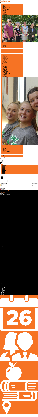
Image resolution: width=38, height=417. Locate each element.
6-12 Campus (3, 167)
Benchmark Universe (4, 165)
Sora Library (2, 294)
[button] (2, 48)
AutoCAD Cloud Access (5, 68)
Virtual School (4, 46)
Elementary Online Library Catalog (7, 73)
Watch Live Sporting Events (5, 51)
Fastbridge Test (3, 169)
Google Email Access (5, 56)
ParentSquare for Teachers (5, 58)
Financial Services (4, 11)
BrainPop (2, 286)
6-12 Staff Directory (5, 55)
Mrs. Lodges (2, 292)
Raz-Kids (2, 293)
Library (3, 155)
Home (1, 159)
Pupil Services (4, 13)
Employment (3, 168)
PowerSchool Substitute (5, 59)
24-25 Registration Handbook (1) (34, 183)
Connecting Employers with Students (6, 7)
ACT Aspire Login (5, 70)
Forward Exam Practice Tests (3, 290)
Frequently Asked (4, 170)
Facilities (2, 289)
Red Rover (4, 60)
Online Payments (3, 172)
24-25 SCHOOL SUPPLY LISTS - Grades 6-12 (35, 185)
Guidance (2, 291)
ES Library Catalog (3, 287)
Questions (2, 177)
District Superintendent (5, 10)
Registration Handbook (5, 74)
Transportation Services (5, 14)
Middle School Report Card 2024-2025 (4, 189)
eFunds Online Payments (5, 149)
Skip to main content (2, 0)
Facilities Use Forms (2, 184)
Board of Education (4, 6)
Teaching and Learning (5, 5)
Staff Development (4, 61)
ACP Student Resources (5, 67)
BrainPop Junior (3, 166)
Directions (4, 8)
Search (2, 178)
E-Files (2, 161)
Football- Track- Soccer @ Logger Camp (7, 9)
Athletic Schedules (4, 50)
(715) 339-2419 (5, 194)
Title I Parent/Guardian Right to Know (6, 151)
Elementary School (4, 45)
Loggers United (3, 171)
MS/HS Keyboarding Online (5, 71)
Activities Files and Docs (5, 49)
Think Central (4, 75)
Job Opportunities (4, 12)
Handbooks (2, 185)
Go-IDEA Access (4, 57)
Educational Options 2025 (3, 188)
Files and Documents (5, 62)
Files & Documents (2, 183)
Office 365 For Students (5, 72)
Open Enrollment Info (5, 150)
